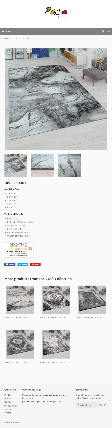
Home (6, 39)
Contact (8, 402)
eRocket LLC (16, 423)
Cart (107, 31)
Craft (50, 278)
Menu (8, 31)
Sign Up (102, 405)
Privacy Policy (10, 406)
